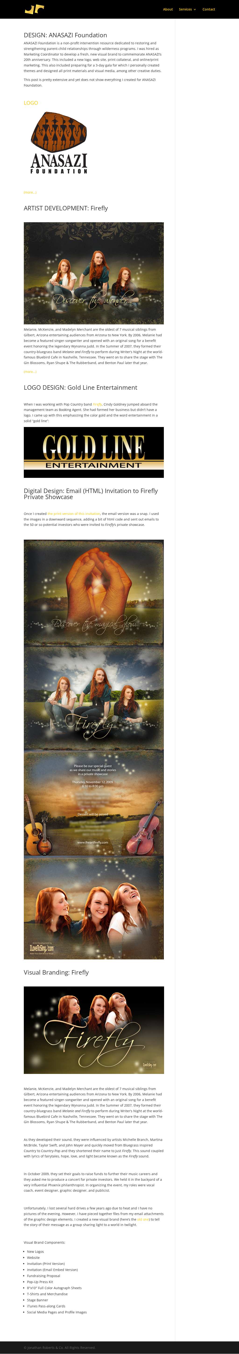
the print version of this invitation (74, 513)
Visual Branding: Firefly (56, 972)
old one (143, 1219)
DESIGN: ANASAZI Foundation (65, 35)
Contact (209, 9)
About (168, 9)
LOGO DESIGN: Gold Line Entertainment (80, 387)
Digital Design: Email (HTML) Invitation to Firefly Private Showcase (91, 493)
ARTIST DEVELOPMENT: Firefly (66, 208)
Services (185, 9)
